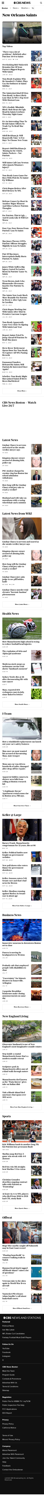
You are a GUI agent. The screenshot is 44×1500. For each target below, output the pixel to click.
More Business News (21, 1007)
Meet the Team (8, 1371)
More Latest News (21, 604)
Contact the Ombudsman (12, 1470)
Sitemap (5, 1390)
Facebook (6, 1352)
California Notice (9, 1428)
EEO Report (7, 1413)
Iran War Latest (8, 1330)
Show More (21, 391)
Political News (8, 1326)
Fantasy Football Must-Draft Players (16, 1337)
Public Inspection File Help (13, 1405)
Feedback (6, 1466)
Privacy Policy (8, 1424)
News (15, 8)
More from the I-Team (21, 806)
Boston (5, 8)
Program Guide (8, 1375)
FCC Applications (9, 1409)
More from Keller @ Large (21, 906)
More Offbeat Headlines (21, 1308)
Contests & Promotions (11, 1379)
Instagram (6, 1356)
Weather (25, 8)
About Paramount (9, 1450)
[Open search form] (41, 3)
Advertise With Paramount (13, 1454)
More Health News (21, 704)
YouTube (5, 1348)
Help (4, 1462)
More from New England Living (21, 1107)
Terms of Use (7, 1435)
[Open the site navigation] (8, 3)
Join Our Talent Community (13, 1458)
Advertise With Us (9, 1383)
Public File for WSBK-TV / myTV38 (16, 1401)
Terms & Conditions (10, 1386)
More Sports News (21, 1208)
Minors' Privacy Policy (11, 1439)
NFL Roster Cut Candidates (13, 1334)
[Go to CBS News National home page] (22, 3)
